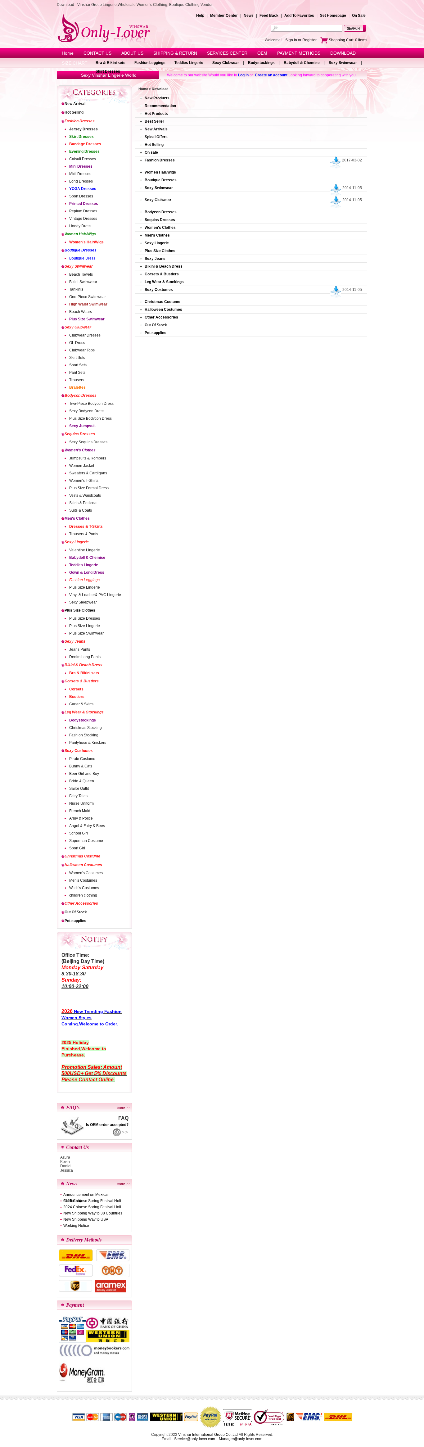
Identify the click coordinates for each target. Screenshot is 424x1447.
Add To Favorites (299, 15)
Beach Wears (80, 312)
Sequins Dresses (80, 434)
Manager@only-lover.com (240, 1439)
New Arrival (75, 104)
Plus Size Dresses (84, 618)
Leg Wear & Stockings (84, 712)
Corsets (76, 689)
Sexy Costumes (79, 750)
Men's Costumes (83, 880)
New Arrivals (156, 129)
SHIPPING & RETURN (175, 53)
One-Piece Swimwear (87, 297)
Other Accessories (81, 903)
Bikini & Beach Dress (83, 665)
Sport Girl (77, 848)
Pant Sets (77, 372)
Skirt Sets (77, 357)
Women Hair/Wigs (80, 234)
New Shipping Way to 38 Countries (92, 1213)
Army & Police (81, 818)
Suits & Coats (80, 510)
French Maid (79, 811)
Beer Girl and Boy (84, 773)
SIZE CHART (75, 63)
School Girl (78, 833)
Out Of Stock (76, 912)
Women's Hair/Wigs (86, 242)
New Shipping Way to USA (85, 1219)
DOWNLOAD (343, 53)
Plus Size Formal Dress (89, 488)
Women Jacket (81, 465)
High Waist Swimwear (88, 304)
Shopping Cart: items (347, 40)
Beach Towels (81, 274)
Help (200, 15)
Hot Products (156, 113)
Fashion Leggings (149, 63)
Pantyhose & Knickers (87, 742)
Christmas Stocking (85, 728)
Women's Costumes (86, 873)
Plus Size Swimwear (87, 319)
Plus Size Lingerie (84, 587)
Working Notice (76, 1225)
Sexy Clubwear (225, 63)
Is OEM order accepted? (107, 1125)
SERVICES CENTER (227, 53)
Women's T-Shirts (83, 480)
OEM (262, 53)
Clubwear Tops (82, 350)
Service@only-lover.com (194, 1439)
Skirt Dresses (108, 71)
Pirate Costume (82, 759)
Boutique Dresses (81, 250)
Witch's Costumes (84, 888)
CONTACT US (97, 53)
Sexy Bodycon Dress (86, 411)
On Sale (359, 15)
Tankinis (76, 289)
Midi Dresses (80, 174)
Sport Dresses (81, 196)
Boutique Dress (82, 258)
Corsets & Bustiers (82, 681)
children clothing (83, 895)
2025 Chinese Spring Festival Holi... (93, 1201)
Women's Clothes (80, 450)
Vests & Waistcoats (85, 495)
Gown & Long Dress (86, 572)
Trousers (76, 380)
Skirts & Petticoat (83, 503)
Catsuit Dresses (82, 159)
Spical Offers (156, 137)
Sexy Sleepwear (83, 602)
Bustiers (76, 696)
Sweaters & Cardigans (88, 473)
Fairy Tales (78, 796)
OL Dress (77, 343)
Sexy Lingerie (77, 542)
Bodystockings (261, 63)
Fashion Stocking (83, 735)
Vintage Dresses (83, 218)
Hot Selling (74, 112)
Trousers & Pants (83, 534)
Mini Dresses (80, 166)
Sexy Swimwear (343, 63)
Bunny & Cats (80, 766)
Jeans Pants (79, 649)
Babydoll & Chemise (302, 63)
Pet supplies (75, 921)
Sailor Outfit (79, 788)
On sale (151, 152)
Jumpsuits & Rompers (87, 458)
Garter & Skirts (81, 704)
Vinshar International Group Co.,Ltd (208, 1434)
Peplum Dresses (83, 211)
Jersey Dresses (83, 129)
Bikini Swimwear (83, 282)
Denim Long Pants (85, 657)
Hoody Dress (80, 226)
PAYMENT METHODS (298, 53)
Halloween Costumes (83, 865)
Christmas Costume (82, 856)
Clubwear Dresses (85, 335)
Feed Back (268, 15)
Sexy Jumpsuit (82, 426)
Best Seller (154, 121)
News (249, 15)
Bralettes (77, 387)
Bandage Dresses (85, 144)
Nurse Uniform (81, 803)
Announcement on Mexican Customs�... (86, 1195)
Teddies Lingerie (188, 63)
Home (68, 53)
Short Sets (78, 365)
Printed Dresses (83, 203)
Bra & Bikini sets (110, 63)
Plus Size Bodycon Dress (90, 418)
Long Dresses (81, 181)
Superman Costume (86, 841)
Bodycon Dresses (81, 395)
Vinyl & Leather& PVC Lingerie (95, 595)
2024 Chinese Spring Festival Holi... (93, 1207)
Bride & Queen (81, 781)
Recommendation (160, 106)
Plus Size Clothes (80, 610)
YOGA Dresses (82, 189)
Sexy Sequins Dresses (88, 442)
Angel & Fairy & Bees (87, 826)
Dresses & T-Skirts (86, 526)
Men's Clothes (77, 518)
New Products (157, 98)
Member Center (224, 15)
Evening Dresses (84, 151)
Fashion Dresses (80, 121)
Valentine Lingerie (84, 550)
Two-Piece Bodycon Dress (91, 403)
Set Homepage (333, 15)
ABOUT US (132, 53)
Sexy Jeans (75, 641)
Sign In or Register (301, 40)
